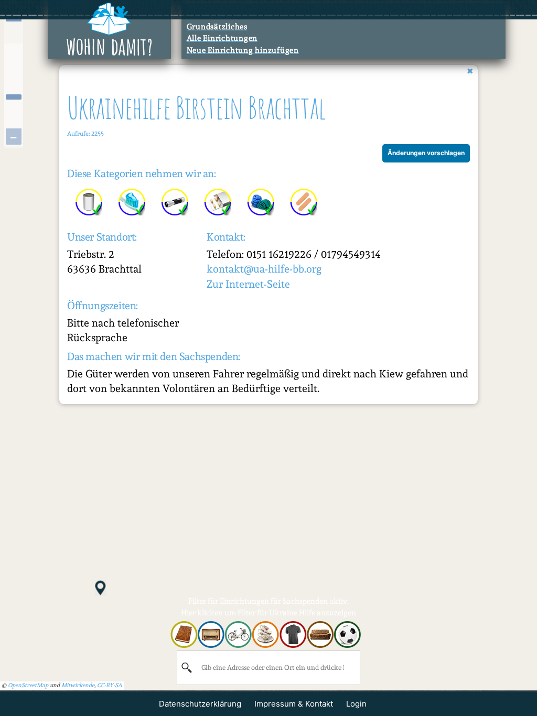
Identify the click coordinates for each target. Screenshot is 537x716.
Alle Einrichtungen (222, 38)
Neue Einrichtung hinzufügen (243, 50)
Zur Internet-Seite (248, 284)
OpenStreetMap (28, 685)
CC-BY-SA (109, 685)
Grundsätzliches (217, 26)
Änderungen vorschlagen (426, 153)
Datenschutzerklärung (200, 704)
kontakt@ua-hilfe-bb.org (264, 269)
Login (356, 704)
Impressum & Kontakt (293, 704)
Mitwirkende (77, 685)
